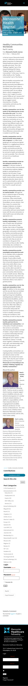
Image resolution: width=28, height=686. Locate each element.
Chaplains (6, 514)
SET (5, 549)
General (6, 525)
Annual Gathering (9, 506)
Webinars (6, 562)
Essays (6, 522)
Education (8, 493)
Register (7, 591)
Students (6, 551)
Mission (6, 541)
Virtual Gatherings (9, 559)
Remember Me (8, 582)
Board (5, 511)
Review (6, 546)
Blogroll (6, 509)
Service (7, 503)
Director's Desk (8, 519)
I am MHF (6, 527)
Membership (7, 535)
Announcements (8, 491)
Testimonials (7, 554)
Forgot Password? (9, 595)
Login (5, 585)
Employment (8, 495)
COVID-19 (6, 517)
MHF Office (8, 501)
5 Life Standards (8, 488)
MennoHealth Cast (9, 538)
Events (7, 498)
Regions (6, 543)
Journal (6, 533)
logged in (13, 614)
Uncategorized (8, 557)
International (7, 530)
